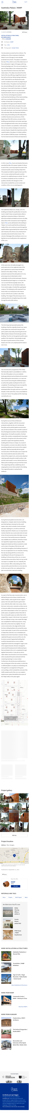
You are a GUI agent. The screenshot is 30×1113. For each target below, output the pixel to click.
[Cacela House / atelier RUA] (8, 923)
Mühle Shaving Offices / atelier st (17, 911)
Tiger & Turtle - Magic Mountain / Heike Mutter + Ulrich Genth (20, 977)
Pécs (8, 62)
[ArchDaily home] (14, 2)
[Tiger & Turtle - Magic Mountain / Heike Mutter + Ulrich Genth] (6, 979)
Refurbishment (6, 37)
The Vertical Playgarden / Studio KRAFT (20, 1031)
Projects (10, 897)
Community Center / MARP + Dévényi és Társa (20, 997)
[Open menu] (2, 2)
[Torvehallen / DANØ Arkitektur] (6, 967)
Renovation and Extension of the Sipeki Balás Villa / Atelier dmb (20, 1043)
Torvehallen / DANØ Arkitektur (18, 964)
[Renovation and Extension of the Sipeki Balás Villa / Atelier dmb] (6, 1045)
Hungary (8, 39)
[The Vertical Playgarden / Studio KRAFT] (6, 1033)
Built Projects (18, 897)
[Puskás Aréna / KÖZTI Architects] (6, 1022)
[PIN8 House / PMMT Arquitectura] (8, 935)
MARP (11, 42)
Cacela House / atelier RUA (17, 921)
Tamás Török (15, 48)
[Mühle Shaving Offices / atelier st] (8, 912)
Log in (25, 1)
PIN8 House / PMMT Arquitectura (18, 933)
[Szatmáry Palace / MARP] (14, 798)
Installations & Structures (10, 35)
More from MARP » (23, 1006)
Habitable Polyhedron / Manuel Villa (19, 953)
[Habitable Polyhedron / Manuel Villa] (6, 956)
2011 (8, 45)
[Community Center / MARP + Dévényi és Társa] (6, 1000)
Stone (4, 897)
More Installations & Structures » (20, 985)
